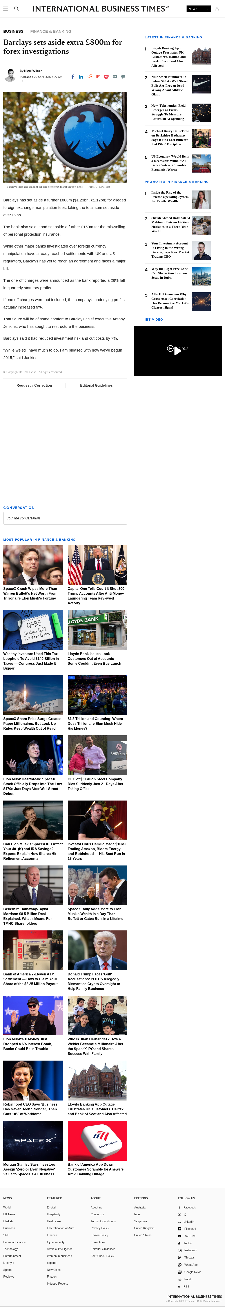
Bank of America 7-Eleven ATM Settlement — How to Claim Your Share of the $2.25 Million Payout (30, 979)
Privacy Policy (100, 1228)
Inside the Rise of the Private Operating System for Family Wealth (170, 197)
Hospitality (53, 1214)
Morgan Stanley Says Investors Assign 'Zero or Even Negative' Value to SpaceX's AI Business (29, 1169)
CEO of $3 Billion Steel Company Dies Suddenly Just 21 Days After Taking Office (95, 784)
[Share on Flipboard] (98, 77)
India (137, 1214)
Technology (10, 1249)
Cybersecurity (56, 1242)
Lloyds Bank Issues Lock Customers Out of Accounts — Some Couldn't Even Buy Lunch (94, 658)
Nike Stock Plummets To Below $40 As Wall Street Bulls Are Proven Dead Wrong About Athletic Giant (169, 85)
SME (6, 1235)
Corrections (98, 1242)
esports (51, 1262)
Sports (7, 1269)
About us (96, 1207)
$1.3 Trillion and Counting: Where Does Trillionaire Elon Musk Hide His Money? (95, 723)
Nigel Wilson (33, 71)
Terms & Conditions (103, 1221)
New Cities (54, 1269)
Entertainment (12, 1256)
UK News (9, 1214)
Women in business (59, 1256)
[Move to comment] (123, 77)
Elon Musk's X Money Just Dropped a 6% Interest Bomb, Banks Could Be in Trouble (27, 1044)
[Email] (115, 77)
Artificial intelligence (60, 1249)
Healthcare (54, 1221)
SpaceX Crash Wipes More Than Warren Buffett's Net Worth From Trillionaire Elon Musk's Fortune (30, 593)
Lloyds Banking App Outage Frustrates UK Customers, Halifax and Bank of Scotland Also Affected (97, 1109)
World (7, 1207)
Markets (8, 1221)
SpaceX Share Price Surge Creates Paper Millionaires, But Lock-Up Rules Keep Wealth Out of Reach (32, 723)
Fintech (51, 1276)
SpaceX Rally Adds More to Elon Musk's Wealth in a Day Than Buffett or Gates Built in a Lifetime (95, 914)
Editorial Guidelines (96, 385)
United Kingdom (144, 1228)
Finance (52, 1235)
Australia (139, 1207)
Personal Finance (14, 1242)
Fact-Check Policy (102, 1256)
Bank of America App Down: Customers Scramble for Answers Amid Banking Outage (96, 1169)
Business (9, 1228)
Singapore (140, 1221)
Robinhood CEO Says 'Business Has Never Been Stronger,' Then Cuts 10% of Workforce (30, 1109)
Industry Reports (57, 1283)
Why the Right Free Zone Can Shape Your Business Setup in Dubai (169, 273)
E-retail (51, 1207)
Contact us (98, 1214)
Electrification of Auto (60, 1228)
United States (143, 1235)
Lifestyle (8, 1262)
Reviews (8, 1276)
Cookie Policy (99, 1235)
